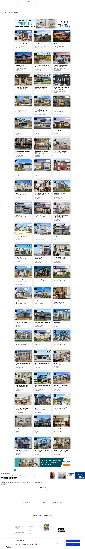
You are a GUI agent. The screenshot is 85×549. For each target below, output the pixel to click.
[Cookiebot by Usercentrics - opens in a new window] (8, 547)
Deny (73, 544)
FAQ (30, 530)
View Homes (17, 3)
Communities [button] (23, 3)
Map (19, 3)
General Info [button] (28, 3)
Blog (30, 533)
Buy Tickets (3, 484)
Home (30, 524)
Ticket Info (30, 529)
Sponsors (32, 3)
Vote (35, 3)
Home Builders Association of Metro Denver (40, 1)
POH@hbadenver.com (18, 535)
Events (30, 531)
